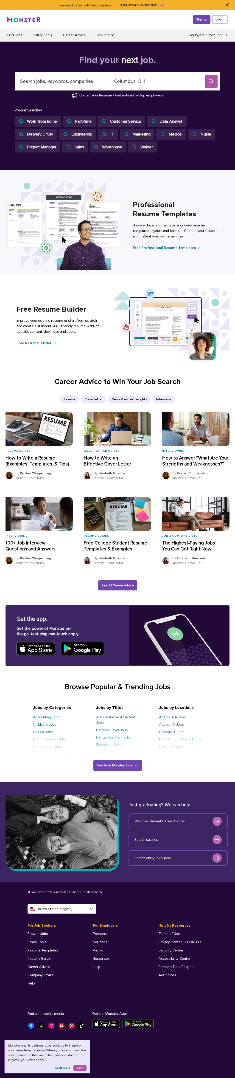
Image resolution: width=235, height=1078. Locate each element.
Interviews (163, 399)
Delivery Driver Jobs (112, 730)
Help (31, 983)
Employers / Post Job (205, 35)
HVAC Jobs (105, 752)
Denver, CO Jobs (172, 754)
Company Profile (41, 975)
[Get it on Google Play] (139, 1023)
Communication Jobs (49, 739)
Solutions (100, 942)
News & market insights (129, 399)
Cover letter (93, 399)
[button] (211, 81)
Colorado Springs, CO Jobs (180, 739)
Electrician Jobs (108, 744)
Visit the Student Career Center (159, 821)
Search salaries (146, 839)
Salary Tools (42, 35)
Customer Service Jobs (51, 754)
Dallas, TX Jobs (171, 746)
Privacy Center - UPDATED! (180, 942)
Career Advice (74, 35)
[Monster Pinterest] (73, 1027)
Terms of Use (169, 933)
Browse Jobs (38, 933)
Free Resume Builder (34, 343)
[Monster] (24, 19)
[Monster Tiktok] (83, 1027)
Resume (69, 399)
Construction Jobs (47, 746)
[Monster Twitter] (43, 1027)
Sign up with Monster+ (139, 5)
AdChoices (167, 975)
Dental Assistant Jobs (113, 737)
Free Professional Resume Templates (164, 248)
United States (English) (54, 909)
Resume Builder (40, 958)
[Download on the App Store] (107, 1023)
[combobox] (61, 81)
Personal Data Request (177, 967)
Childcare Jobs (44, 724)
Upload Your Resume (95, 95)
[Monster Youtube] (63, 1027)
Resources (101, 958)
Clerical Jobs (43, 732)
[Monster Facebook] (33, 1027)
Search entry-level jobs (152, 858)
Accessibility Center (174, 958)
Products (100, 933)
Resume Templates (43, 950)
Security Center (171, 950)
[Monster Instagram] (53, 1027)
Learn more (62, 1068)
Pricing (98, 950)
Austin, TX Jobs (171, 724)
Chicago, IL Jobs (172, 732)
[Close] (227, 5)
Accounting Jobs (46, 717)
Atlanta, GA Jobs (172, 717)
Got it (80, 1068)
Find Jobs (14, 35)
